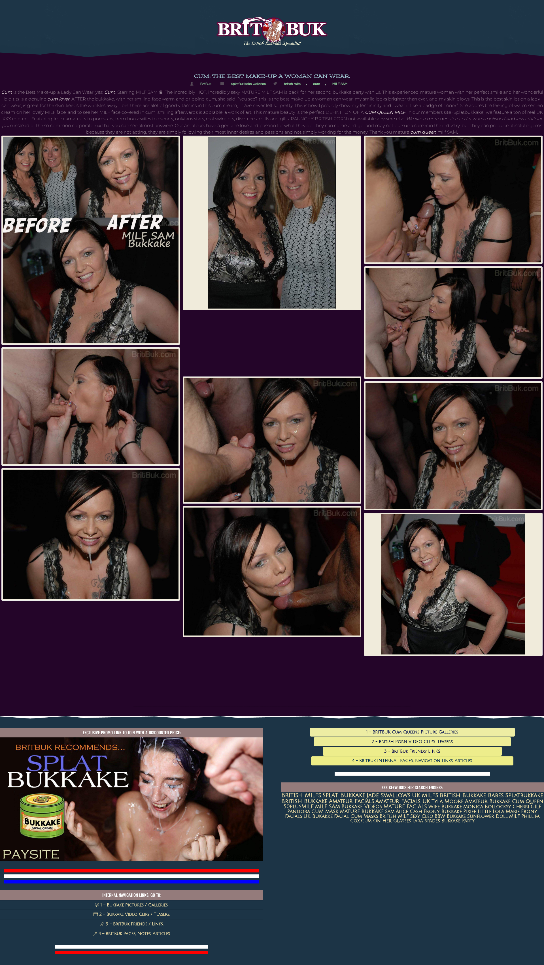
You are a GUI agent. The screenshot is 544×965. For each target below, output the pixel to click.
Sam (389, 811)
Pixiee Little (477, 811)
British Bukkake (304, 801)
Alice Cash (409, 811)
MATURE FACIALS (405, 806)
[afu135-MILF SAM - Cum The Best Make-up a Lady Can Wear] (90, 240)
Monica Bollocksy (487, 806)
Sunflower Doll (487, 816)
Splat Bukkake (343, 795)
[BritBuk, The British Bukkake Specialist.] (272, 40)
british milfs (292, 83)
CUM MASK (325, 811)
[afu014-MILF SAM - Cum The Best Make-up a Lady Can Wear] (453, 199)
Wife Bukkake (445, 806)
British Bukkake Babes (472, 795)
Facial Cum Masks (356, 816)
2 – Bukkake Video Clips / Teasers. (134, 914)
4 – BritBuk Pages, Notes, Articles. (134, 933)
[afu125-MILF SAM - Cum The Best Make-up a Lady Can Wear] (272, 572)
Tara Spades (426, 820)
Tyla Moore (448, 801)
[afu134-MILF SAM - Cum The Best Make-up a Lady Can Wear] (453, 584)
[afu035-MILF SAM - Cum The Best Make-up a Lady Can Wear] (453, 322)
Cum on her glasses (386, 820)
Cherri (521, 806)
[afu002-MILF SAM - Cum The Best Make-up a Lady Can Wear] (272, 223)
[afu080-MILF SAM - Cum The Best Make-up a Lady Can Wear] (272, 440)
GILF (536, 806)
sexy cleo (421, 816)
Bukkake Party (458, 820)
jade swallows (389, 795)
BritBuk (205, 83)
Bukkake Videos (361, 806)
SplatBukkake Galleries (248, 83)
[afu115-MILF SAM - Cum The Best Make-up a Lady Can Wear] (90, 534)
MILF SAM (340, 83)
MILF (514, 816)
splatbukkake (524, 795)
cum (316, 83)
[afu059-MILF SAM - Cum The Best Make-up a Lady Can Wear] (90, 407)
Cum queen (527, 801)
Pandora (298, 811)
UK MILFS (425, 795)
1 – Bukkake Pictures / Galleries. (133, 905)
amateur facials (351, 801)
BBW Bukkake (450, 816)
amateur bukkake (488, 801)
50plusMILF (299, 806)
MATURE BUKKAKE (362, 811)
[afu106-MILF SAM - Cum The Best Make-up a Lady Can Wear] (453, 446)
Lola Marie (506, 811)
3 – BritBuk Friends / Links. (133, 924)
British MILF (394, 816)
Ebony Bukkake (443, 811)
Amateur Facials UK (402, 801)
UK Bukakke (318, 816)
